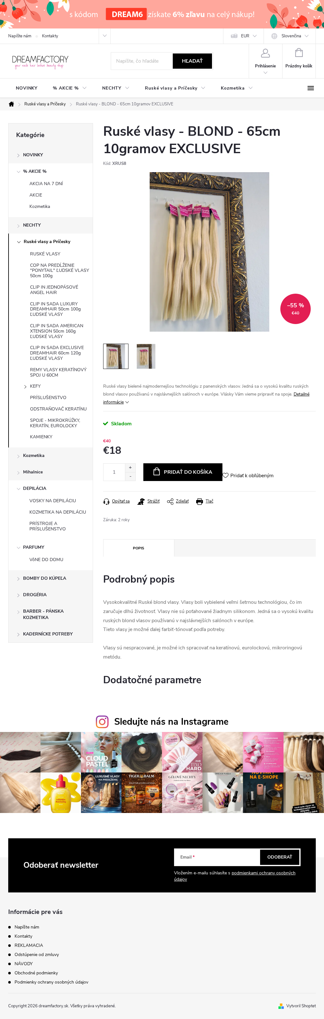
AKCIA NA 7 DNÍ (46, 184)
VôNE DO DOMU (46, 560)
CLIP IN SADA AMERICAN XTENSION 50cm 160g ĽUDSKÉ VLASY (56, 331)
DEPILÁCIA (34, 488)
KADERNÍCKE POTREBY (48, 634)
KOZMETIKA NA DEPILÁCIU (57, 512)
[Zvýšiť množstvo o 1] (130, 468)
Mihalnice (33, 472)
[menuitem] (26, 88)
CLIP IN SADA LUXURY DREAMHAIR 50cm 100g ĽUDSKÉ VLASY (55, 309)
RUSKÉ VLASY (45, 254)
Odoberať (279, 857)
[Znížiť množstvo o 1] (130, 476)
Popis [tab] (138, 548)
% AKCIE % (35, 171)
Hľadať (192, 61)
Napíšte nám (19, 36)
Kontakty (50, 36)
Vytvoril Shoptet (301, 1006)
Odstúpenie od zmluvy (37, 955)
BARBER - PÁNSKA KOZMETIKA (43, 614)
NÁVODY (24, 964)
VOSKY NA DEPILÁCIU (52, 501)
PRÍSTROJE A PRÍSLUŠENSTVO (47, 526)
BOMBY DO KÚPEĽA (44, 578)
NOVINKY (33, 155)
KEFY (35, 386)
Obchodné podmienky (36, 973)
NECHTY (32, 225)
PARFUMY (33, 547)
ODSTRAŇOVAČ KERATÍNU (58, 409)
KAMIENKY (41, 437)
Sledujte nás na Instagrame (171, 722)
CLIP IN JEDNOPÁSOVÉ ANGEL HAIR (54, 290)
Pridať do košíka (188, 472)
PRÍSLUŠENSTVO (48, 398)
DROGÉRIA (35, 595)
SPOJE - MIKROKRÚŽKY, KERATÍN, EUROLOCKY (55, 423)
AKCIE (35, 195)
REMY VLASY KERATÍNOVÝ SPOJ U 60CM (58, 372)
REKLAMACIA (29, 945)
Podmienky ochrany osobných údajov (51, 982)
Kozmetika (39, 206)
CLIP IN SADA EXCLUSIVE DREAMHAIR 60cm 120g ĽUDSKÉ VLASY (57, 353)
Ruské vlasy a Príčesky (47, 242)
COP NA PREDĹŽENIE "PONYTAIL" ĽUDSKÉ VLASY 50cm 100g (59, 270)
